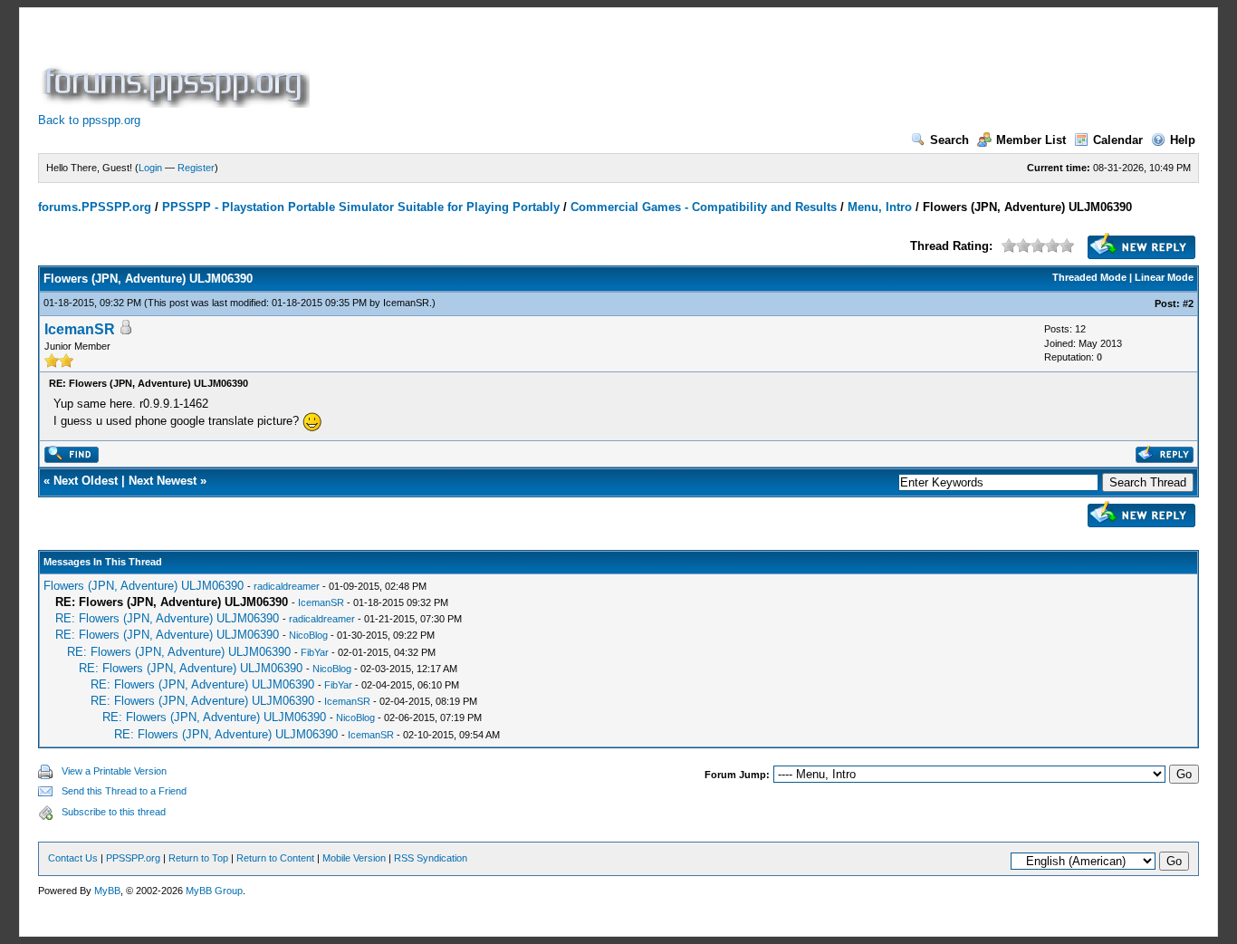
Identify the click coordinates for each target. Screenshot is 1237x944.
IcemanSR (406, 302)
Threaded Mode (1089, 277)
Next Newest (163, 480)
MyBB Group (214, 890)
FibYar (315, 652)
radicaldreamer (287, 586)
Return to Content (275, 857)
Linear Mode (1164, 277)
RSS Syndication (430, 857)
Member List (1031, 140)
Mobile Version (354, 857)
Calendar (1118, 140)
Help (1182, 140)
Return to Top (198, 857)
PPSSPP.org (133, 857)
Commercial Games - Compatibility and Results (704, 207)
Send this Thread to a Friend (124, 790)
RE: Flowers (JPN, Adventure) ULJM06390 (167, 618)
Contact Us (73, 857)
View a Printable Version (114, 771)
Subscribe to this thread (114, 811)
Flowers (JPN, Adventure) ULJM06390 (143, 585)
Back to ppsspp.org (89, 120)
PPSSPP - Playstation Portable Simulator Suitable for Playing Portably (361, 207)
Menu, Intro (880, 207)
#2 (1188, 303)
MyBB (107, 890)
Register (196, 167)
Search (949, 140)
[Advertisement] (643, 67)
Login (150, 167)
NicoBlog (308, 635)
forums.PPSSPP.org (94, 207)
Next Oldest (85, 480)
